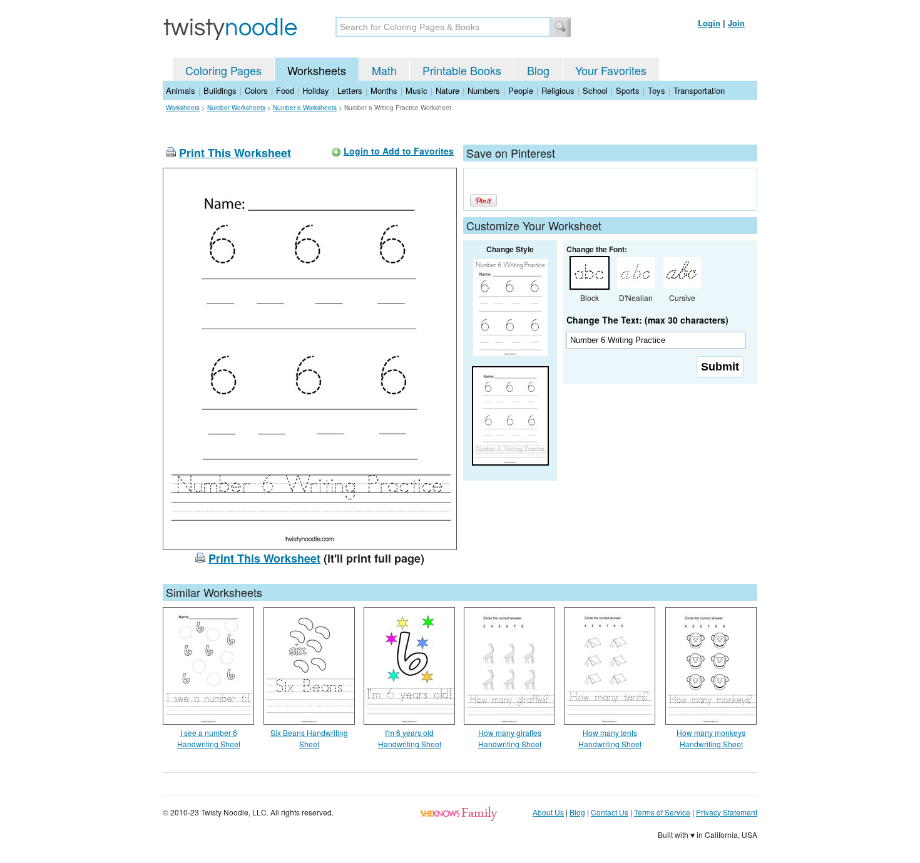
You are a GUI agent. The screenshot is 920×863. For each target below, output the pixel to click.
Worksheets (316, 70)
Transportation (699, 90)
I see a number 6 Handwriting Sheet (208, 738)
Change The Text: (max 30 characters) (647, 320)
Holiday (315, 90)
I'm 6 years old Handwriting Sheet (409, 738)
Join (736, 23)
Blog (538, 70)
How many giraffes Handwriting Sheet (509, 738)
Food (285, 90)
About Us (548, 812)
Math (384, 70)
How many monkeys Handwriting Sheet (711, 738)
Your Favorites (611, 70)
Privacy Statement (726, 812)
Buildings (220, 90)
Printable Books (461, 70)
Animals (180, 90)
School (595, 90)
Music (416, 90)
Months (384, 90)
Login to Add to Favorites (399, 151)
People (520, 90)
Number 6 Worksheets (305, 107)
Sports (628, 90)
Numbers (484, 90)
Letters (349, 90)
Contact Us (609, 812)
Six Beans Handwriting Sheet (309, 738)
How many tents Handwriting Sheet (609, 738)
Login (709, 23)
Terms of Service (662, 812)
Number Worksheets (236, 107)
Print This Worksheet (235, 153)
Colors (256, 90)
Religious (558, 90)
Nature (447, 90)
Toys (656, 90)
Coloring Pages (223, 70)
